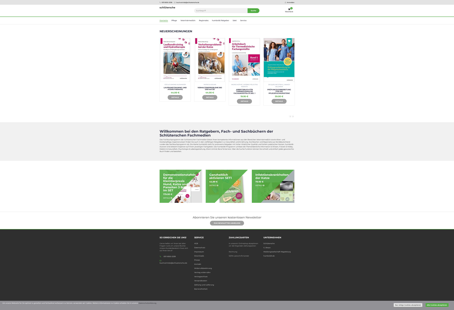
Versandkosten (200, 281)
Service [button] (243, 20)
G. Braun (267, 248)
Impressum (199, 252)
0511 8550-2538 (166, 2)
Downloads (199, 256)
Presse (197, 260)
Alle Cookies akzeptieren (437, 305)
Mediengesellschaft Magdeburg (277, 252)
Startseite (164, 20)
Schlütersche (269, 243)
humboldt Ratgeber (220, 20)
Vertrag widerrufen (202, 272)
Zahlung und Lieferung (204, 285)
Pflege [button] (174, 20)
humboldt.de (269, 256)
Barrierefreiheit (200, 289)
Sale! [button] (235, 20)
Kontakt (197, 264)
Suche (253, 11)
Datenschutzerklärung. (148, 303)
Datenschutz (199, 248)
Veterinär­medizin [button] (188, 20)
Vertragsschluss (200, 276)
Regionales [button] (203, 20)
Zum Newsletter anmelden (227, 223)
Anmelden (290, 2)
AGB (196, 243)
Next (293, 116)
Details (175, 97)
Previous (290, 116)
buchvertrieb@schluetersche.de (187, 2)
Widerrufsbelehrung (203, 268)
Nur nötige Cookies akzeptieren (408, 305)
